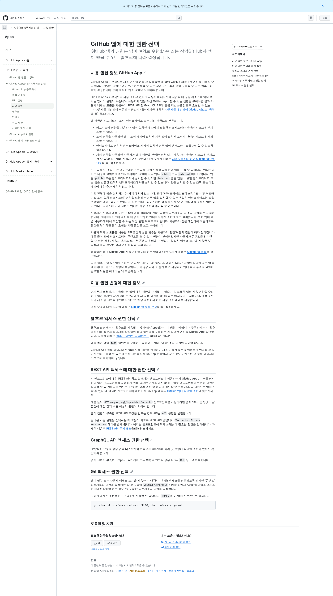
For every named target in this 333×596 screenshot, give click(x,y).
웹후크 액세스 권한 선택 (113, 318)
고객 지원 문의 (172, 547)
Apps (9, 37)
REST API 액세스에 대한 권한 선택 (123, 369)
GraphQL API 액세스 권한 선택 (120, 439)
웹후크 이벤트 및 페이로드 (132, 336)
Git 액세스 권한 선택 (110, 471)
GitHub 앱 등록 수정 (144, 307)
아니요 (114, 543)
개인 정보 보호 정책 (100, 549)
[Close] (323, 6)
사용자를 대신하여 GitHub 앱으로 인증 (189, 109)
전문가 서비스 (176, 570)
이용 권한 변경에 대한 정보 (116, 282)
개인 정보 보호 (137, 570)
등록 (324, 17)
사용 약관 (121, 570)
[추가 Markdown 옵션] (261, 46)
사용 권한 (48, 27)
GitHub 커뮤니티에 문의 (177, 542)
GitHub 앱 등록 (197, 251)
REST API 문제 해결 (118, 428)
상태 (150, 570)
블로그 (190, 570)
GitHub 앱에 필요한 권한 (182, 391)
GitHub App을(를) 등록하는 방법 (21, 27)
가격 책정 (161, 570)
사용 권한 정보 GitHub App (116, 72)
